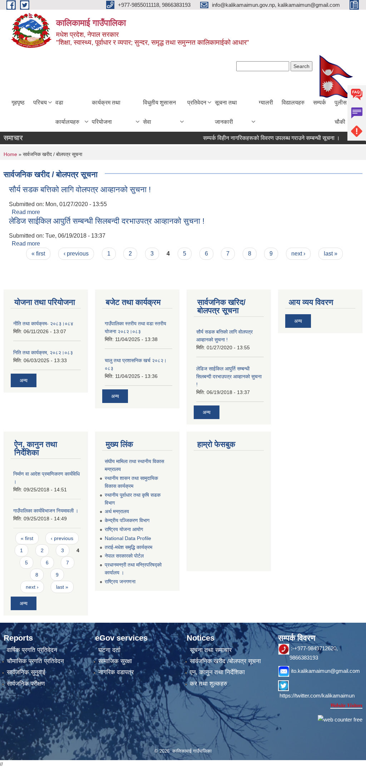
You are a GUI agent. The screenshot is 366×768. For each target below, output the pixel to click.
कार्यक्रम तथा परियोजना (106, 112)
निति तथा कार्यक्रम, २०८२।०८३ (43, 352)
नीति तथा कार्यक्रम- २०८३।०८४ (43, 323)
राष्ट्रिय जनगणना (120, 581)
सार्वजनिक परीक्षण (26, 683)
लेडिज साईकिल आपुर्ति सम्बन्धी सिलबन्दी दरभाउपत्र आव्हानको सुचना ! (106, 221)
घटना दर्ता (109, 650)
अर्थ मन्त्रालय (117, 511)
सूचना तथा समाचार (211, 650)
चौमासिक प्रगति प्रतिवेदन (35, 661)
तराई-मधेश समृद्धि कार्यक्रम (128, 547)
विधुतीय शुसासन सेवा (159, 112)
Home (10, 154)
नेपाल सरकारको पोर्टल (124, 556)
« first (38, 254)
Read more (26, 212)
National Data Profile (128, 538)
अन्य (24, 380)
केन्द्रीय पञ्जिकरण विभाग (127, 520)
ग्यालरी (266, 102)
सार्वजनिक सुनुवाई (26, 672)
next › (298, 254)
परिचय (40, 102)
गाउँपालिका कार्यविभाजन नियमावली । (45, 511)
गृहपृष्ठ (18, 102)
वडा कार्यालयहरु (67, 112)
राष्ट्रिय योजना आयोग (124, 529)
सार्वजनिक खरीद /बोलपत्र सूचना (225, 661)
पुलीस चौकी (341, 112)
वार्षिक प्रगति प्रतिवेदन (32, 650)
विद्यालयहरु (293, 102)
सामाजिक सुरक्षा (115, 661)
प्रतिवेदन (196, 102)
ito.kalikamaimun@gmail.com (325, 671)
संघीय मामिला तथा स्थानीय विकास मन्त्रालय (134, 465)
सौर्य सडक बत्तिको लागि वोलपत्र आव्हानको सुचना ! (80, 189)
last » (330, 254)
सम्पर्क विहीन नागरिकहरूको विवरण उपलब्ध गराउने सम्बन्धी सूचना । (262, 138)
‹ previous (76, 254)
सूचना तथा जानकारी (226, 112)
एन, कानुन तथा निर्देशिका (217, 672)
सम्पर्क (319, 102)
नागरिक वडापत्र (116, 672)
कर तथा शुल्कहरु (208, 683)
